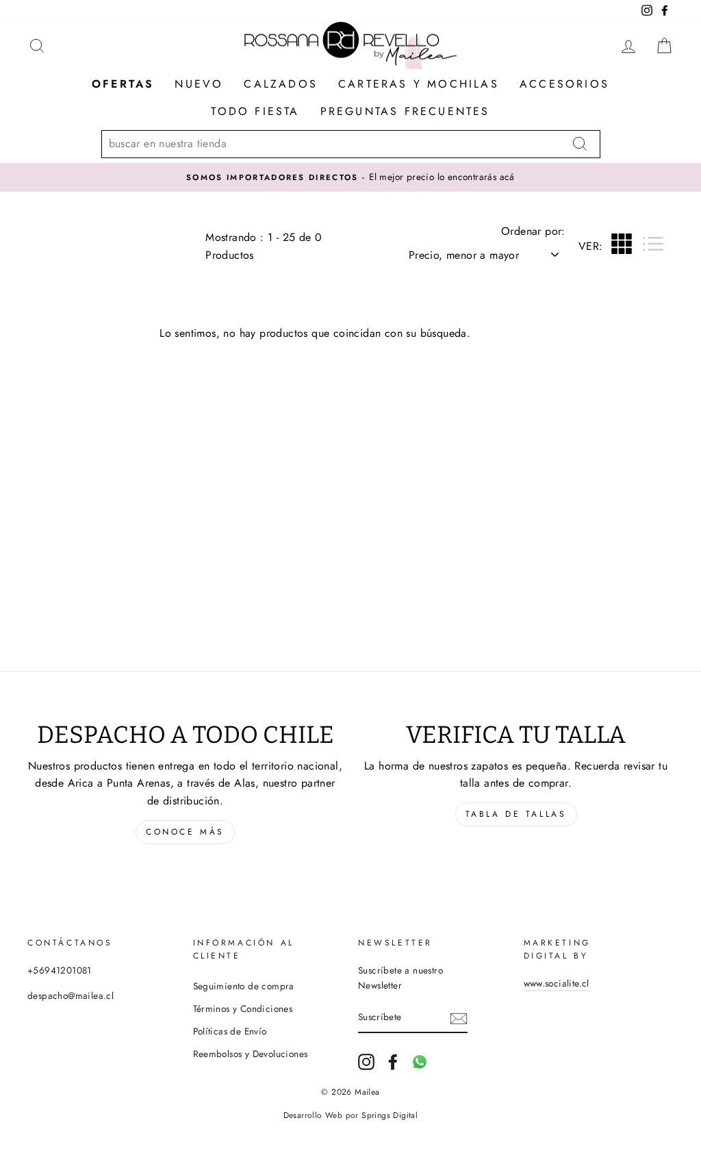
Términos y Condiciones (243, 1008)
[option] (350, 177)
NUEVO (199, 84)
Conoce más (185, 832)
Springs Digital (389, 1115)
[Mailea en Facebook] (393, 1062)
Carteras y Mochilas (418, 84)
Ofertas (123, 84)
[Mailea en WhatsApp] (419, 1062)
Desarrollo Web (313, 1115)
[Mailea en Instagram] (366, 1062)
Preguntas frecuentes (405, 111)
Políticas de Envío (230, 1031)
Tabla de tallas (516, 814)
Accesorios (564, 84)
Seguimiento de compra (243, 986)
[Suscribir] (459, 1018)
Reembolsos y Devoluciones (250, 1054)
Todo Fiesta (255, 111)
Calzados (281, 84)
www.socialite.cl (556, 983)
